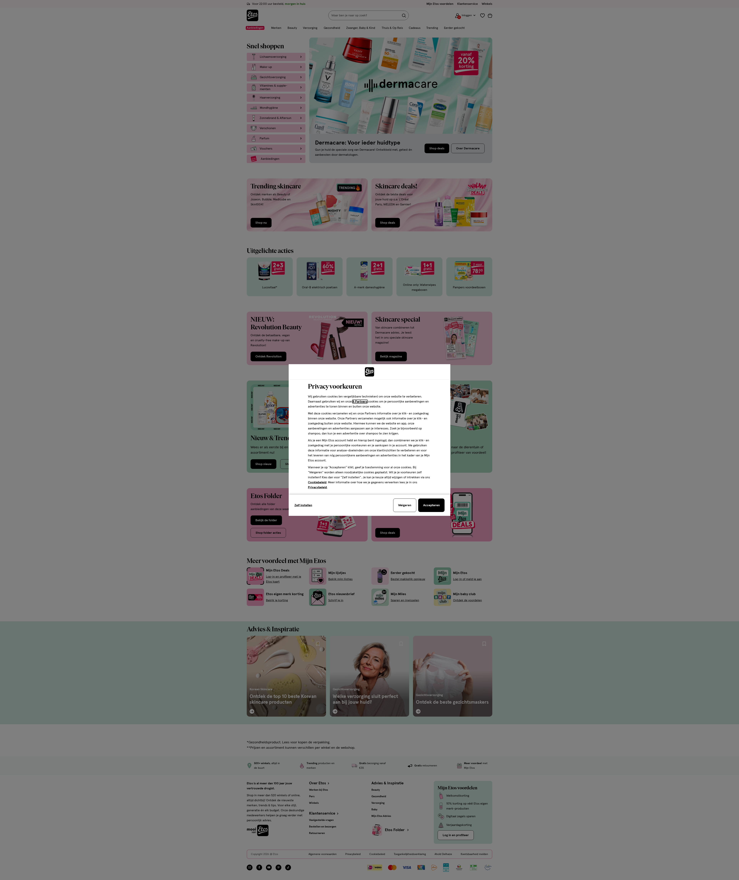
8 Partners (360, 401)
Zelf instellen (303, 505)
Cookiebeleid (317, 482)
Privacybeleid (317, 487)
